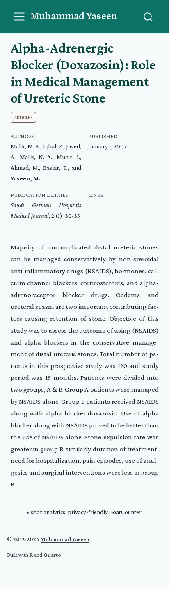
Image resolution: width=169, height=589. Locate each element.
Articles (23, 117)
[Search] (148, 16)
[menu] (19, 16)
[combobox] (148, 16)
